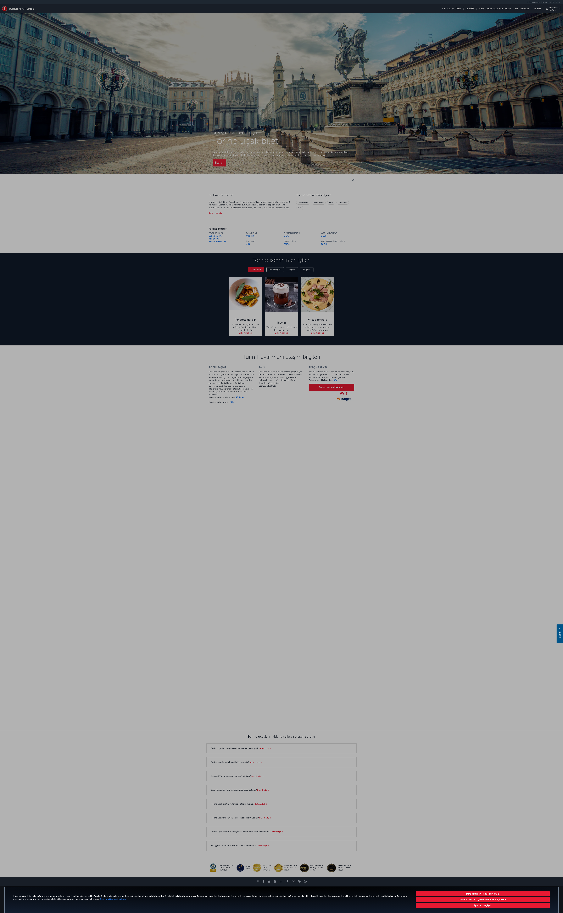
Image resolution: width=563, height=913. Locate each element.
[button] (483, 905)
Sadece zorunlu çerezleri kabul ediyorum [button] (482, 899)
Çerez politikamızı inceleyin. (113, 899)
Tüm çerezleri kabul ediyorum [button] (483, 893)
